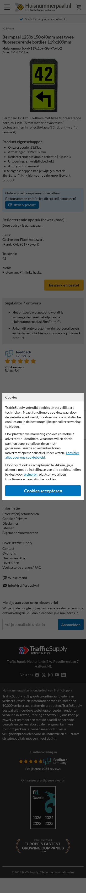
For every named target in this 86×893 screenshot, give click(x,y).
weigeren (31, 474)
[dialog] (43, 446)
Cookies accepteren (43, 490)
